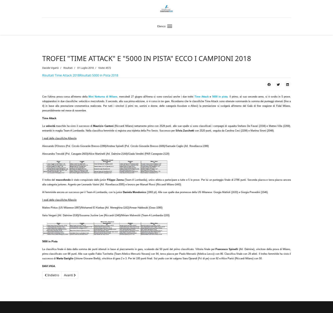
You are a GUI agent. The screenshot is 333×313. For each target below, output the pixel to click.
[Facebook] (269, 84)
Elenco (161, 26)
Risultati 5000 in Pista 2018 (99, 75)
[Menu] (169, 26)
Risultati (68, 68)
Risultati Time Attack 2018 (61, 75)
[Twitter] (278, 84)
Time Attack (201, 96)
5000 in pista (220, 96)
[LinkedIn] (287, 84)
